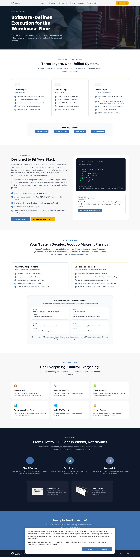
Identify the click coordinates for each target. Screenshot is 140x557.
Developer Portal (19, 219)
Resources (81, 3)
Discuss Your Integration (41, 219)
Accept (89, 549)
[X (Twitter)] (125, 553)
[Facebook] (128, 553)
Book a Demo (122, 3)
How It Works (63, 3)
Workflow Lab (92, 3)
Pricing (72, 3)
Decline (104, 549)
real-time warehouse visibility (30, 38)
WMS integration (30, 180)
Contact (114, 553)
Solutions (41, 3)
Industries (52, 3)
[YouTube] (122, 553)
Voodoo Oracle (51, 337)
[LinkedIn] (120, 553)
